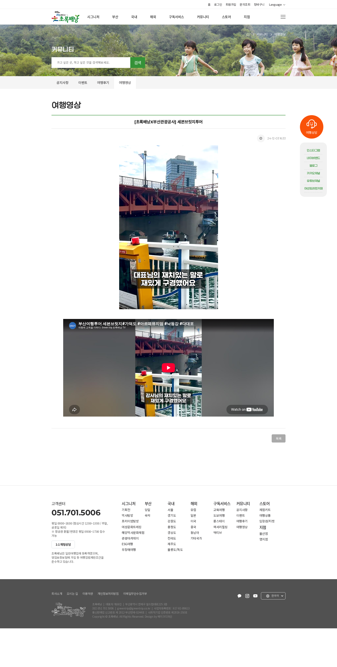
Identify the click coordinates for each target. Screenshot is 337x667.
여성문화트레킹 (132, 527)
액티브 (217, 532)
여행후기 (242, 521)
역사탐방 (127, 515)
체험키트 (265, 510)
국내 (134, 16)
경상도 (172, 532)
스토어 (226, 16)
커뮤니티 (203, 16)
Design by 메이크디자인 (158, 616)
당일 (147, 510)
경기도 (172, 515)
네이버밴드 (313, 158)
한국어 (275, 596)
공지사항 (242, 510)
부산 (115, 16)
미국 (193, 521)
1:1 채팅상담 (63, 544)
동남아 (195, 532)
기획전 (126, 510)
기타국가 (196, 538)
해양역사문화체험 (133, 532)
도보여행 (219, 515)
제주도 (172, 544)
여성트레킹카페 (313, 188)
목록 (278, 438)
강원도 (172, 521)
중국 (193, 527)
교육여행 (219, 510)
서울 (170, 510)
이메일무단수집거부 (135, 593)
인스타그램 (313, 150)
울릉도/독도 (175, 549)
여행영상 (242, 527)
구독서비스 (176, 16)
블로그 (313, 165)
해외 (153, 16)
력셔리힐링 (220, 527)
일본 (193, 515)
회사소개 (56, 593)
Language (276, 4)
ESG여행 (127, 544)
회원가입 (231, 4)
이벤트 (240, 515)
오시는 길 (72, 593)
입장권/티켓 (267, 521)
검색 (137, 62)
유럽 (193, 510)
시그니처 (93, 16)
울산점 (263, 533)
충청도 (172, 527)
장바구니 (259, 4)
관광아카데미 (130, 538)
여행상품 (265, 515)
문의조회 (245, 4)
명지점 (263, 539)
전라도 (172, 538)
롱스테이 (219, 521)
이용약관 (87, 593)
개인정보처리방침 (108, 593)
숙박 (147, 515)
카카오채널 (313, 173)
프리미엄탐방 (130, 521)
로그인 (218, 4)
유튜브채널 (313, 181)
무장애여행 (129, 549)
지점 (247, 16)
